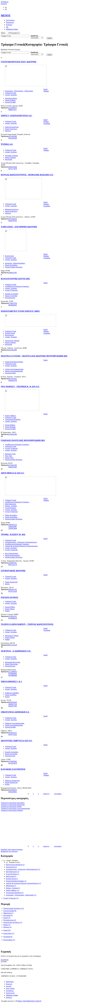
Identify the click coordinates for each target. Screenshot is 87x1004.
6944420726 (12, 380)
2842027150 (12, 704)
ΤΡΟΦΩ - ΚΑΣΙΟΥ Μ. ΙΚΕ (13, 534)
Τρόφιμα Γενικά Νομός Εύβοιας (12, 810)
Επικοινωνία (10, 993)
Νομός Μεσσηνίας (11, 664)
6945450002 (12, 792)
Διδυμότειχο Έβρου (11, 636)
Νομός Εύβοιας (10, 100)
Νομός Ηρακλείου (11, 582)
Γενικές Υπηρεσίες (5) (10, 898)
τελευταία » (58, 794)
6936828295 (12, 305)
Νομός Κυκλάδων (11, 265)
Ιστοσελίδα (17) (8, 933)
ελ (6, 7)
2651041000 (12, 136)
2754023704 (12, 303)
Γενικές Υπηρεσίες (11, 290)
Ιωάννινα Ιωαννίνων (12, 127)
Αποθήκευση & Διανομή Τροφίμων (17, 286)
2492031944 (12, 167)
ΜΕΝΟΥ (6, 15)
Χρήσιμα (9, 25)
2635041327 (12, 733)
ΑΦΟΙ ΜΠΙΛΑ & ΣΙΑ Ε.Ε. (12, 473)
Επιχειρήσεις (10, 20)
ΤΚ (7, 27)
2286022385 (12, 273)
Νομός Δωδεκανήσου (12, 555)
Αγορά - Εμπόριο (11, 95)
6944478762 (12, 221)
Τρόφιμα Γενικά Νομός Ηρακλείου (13, 805)
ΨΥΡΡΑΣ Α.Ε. (7, 144)
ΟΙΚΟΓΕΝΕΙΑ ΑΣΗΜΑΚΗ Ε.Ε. (15, 712)
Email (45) (7, 930)
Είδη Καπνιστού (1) (12, 872)
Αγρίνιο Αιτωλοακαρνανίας (14, 369)
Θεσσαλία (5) (8, 915)
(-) (4, 860)
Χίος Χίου (8, 456)
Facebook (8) (7, 937)
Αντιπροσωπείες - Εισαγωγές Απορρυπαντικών (21, 542)
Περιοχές (9, 984)
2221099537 (12, 108)
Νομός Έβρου (10, 609)
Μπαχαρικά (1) (11, 886)
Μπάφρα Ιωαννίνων (11, 209)
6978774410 (12, 734)
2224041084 (12, 434)
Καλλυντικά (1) (11, 876)
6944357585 (12, 706)
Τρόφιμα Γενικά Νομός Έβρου (11, 806)
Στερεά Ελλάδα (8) (9, 911)
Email (45, 89)
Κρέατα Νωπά (10, 333)
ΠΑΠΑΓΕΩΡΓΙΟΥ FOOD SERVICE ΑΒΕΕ (20, 311)
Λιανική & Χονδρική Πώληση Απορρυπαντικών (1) (23, 883)
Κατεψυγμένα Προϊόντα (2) (15, 865)
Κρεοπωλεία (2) (11, 867)
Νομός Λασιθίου (10, 695)
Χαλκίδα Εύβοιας (11, 98)
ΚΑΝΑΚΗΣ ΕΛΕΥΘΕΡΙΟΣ (13, 769)
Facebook (47, 123)
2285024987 (12, 526)
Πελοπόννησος (10, 298)
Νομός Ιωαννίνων (11, 129)
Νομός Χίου (9, 458)
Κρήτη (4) (6, 918)
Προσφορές (10, 22)
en (6, 9)
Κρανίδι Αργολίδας (11, 294)
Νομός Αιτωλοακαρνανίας (14, 371)
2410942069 (12, 350)
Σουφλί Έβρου (10, 607)
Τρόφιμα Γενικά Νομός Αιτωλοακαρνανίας (15, 808)
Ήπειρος (8, 131)
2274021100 (12, 465)
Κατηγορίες (10, 982)
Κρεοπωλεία (9, 256)
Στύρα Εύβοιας (10, 425)
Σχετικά (8, 986)
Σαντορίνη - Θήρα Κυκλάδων (15, 263)
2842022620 (12, 702)
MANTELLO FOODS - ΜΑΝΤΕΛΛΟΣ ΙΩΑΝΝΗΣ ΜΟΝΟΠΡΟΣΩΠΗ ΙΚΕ (34, 356)
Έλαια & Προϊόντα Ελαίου (14, 362)
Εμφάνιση (34, 36)
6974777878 (12, 169)
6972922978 (12, 763)
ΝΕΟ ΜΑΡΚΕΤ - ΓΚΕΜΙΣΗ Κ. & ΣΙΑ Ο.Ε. (20, 386)
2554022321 (12, 616)
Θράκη (7, 611)
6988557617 (12, 110)
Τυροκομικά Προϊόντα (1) (15, 893)
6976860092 (12, 673)
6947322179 (12, 565)
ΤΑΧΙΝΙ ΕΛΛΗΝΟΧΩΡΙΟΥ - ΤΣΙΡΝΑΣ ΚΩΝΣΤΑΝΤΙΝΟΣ (27, 624)
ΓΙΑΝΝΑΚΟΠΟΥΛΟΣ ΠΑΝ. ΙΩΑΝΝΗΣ (18, 62)
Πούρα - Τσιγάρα (11, 506)
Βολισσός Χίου (10, 454)
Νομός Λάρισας (10, 157)
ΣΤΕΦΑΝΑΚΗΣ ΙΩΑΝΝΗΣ (13, 571)
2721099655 (12, 672)
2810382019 (12, 790)
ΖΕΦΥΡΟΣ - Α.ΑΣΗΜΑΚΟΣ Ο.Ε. (16, 651)
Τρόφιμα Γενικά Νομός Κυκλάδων (13, 803)
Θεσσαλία (8, 159)
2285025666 (12, 528)
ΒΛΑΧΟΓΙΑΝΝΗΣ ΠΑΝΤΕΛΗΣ (15, 279)
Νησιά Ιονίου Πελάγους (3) (12, 922)
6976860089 (12, 675)
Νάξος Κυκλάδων (11, 515)
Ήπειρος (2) (7, 927)
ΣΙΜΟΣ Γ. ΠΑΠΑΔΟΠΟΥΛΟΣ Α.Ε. (16, 115)
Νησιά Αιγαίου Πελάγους (13, 267)
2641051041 (12, 378)
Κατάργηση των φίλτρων (9, 851)
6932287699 (12, 138)
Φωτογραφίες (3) (9, 940)
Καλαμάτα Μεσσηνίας (12, 662)
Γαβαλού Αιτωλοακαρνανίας (14, 723)
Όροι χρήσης (10, 988)
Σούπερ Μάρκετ (10, 416)
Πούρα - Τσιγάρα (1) (13, 888)
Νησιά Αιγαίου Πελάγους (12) (13, 908)
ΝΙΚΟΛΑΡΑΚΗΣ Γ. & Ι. (11, 681)
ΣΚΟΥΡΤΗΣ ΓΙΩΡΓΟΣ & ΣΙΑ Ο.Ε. (16, 741)
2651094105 (12, 219)
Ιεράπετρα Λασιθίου (12, 693)
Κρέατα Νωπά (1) (12, 879)
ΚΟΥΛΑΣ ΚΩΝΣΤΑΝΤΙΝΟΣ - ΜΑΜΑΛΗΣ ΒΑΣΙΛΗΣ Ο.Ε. (27, 175)
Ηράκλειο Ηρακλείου (12, 780)
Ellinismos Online (12, 29)
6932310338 (12, 645)
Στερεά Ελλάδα (10, 102)
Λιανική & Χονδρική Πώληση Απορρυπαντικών (21, 546)
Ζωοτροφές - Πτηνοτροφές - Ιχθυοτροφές (19, 91)
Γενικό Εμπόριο (10, 508)
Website (46, 91)
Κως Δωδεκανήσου (11, 553)
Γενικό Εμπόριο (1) (12, 874)
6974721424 (12, 591)
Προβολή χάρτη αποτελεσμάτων (12, 849)
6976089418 (12, 618)
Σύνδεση (4, 4)
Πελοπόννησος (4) (9, 920)
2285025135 (12, 524)
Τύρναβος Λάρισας (11, 156)
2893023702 (12, 589)
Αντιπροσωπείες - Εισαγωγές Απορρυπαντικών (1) (23, 869)
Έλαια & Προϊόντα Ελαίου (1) (16, 881)
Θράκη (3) (6, 925)
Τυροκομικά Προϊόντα (12, 419)
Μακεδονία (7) (8, 913)
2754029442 (12, 761)
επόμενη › (46, 794)
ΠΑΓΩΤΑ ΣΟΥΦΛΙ (9, 597)
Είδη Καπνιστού (10, 504)
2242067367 (12, 563)
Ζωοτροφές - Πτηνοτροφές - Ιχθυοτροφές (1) (21, 895)
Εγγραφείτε (5, 960)
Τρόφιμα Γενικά (10, 93)
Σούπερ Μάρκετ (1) (12, 890)
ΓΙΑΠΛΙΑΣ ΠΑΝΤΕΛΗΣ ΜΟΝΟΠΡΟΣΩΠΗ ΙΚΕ (23, 440)
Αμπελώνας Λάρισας (12, 340)
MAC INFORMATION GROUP (30, 1001)
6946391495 (12, 467)
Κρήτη (7, 584)
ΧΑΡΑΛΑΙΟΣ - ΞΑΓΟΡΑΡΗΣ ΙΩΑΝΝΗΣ (19, 227)
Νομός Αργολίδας (11, 296)
